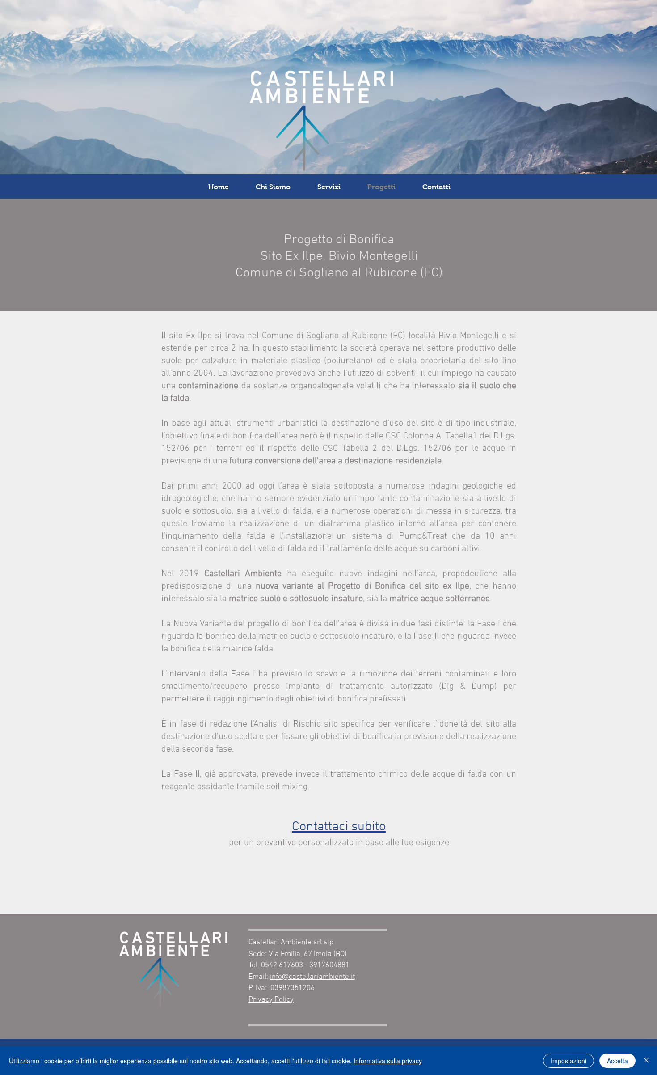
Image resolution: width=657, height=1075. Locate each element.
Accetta (617, 1060)
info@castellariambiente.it (312, 977)
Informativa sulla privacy (388, 1060)
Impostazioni (568, 1060)
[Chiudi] (646, 1061)
